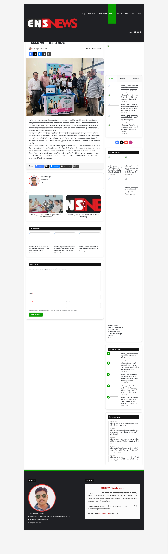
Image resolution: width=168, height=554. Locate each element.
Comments (135, 78)
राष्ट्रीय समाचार (91, 14)
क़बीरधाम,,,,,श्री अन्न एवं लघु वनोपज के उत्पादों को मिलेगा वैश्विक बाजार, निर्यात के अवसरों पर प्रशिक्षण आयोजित (39, 249)
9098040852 (37, 523)
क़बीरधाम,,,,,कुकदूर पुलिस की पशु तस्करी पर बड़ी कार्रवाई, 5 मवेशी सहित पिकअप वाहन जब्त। (129, 118)
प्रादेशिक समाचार (102, 14)
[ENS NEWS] (53, 23)
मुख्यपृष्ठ (83, 14)
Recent (111, 78)
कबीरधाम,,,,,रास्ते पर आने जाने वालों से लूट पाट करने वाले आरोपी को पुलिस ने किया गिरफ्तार (129, 356)
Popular (122, 78)
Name (31, 294)
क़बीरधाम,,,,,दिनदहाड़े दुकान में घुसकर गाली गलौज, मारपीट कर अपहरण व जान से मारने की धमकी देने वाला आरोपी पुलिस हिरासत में (130, 366)
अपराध (126, 14)
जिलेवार (111, 14)
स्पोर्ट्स (139, 14)
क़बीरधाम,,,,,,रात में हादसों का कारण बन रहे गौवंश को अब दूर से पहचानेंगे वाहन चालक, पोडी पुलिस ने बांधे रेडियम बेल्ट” (130, 128)
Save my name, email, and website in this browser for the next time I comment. (53, 310)
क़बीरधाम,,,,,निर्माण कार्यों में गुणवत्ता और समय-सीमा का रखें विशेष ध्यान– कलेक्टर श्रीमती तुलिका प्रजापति (130, 97)
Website (68, 302)
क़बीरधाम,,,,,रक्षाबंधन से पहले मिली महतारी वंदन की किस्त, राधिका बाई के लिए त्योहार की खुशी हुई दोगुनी (129, 88)
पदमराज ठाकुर (35, 49)
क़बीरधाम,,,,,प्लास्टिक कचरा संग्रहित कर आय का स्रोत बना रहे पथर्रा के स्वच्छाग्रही (88, 248)
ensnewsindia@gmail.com (40, 520)
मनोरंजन (133, 14)
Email (31, 302)
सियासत (119, 14)
